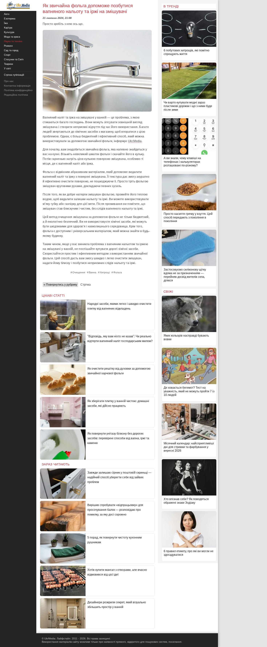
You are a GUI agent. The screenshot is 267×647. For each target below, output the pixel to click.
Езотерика (9, 18)
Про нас (9, 81)
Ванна (92, 272)
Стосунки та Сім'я (13, 59)
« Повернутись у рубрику (60, 284)
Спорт (7, 55)
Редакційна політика (16, 94)
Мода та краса (12, 36)
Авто (6, 14)
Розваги (8, 45)
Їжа (6, 23)
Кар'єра (8, 27)
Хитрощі (105, 272)
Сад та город (11, 50)
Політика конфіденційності (19, 90)
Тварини (8, 64)
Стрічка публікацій (14, 74)
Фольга (117, 272)
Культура (9, 32)
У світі (7, 68)
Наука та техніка (13, 41)
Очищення (78, 272)
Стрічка (85, 284)
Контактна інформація (17, 85)
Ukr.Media (135, 141)
